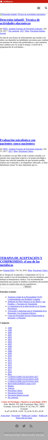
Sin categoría (14, 31)
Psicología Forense (15, 393)
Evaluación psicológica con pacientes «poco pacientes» (17, 141)
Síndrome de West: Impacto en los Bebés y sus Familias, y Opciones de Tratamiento (26, 303)
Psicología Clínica (26, 151)
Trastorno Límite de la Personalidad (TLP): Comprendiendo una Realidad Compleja (25, 298)
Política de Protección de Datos (31, 416)
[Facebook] (17, 426)
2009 (10, 353)
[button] (39, 8)
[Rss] (31, 426)
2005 (10, 344)
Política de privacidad (12, 435)
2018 (10, 372)
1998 (10, 328)
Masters (11, 386)
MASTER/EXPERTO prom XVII (22, 384)
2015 (10, 365)
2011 (10, 358)
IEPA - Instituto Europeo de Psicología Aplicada (22, 29)
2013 (10, 360)
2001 (10, 335)
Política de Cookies (29, 415)
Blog (27, 31)
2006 (10, 346)
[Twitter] (24, 426)
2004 (10, 342)
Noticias (11, 388)
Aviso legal (5, 415)
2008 (10, 351)
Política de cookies (28, 435)
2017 (22, 31)
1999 (10, 330)
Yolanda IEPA (9, 270)
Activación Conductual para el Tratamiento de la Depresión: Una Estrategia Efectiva (27, 312)
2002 (10, 337)
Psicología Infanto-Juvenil (18, 395)
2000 (10, 332)
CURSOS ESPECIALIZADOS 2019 (23, 381)
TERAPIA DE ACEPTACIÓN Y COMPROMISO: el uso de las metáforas (21, 261)
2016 (10, 367)
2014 (10, 363)
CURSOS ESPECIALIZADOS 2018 (23, 379)
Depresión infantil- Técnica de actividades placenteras (20, 21)
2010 (10, 356)
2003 (10, 339)
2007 (10, 349)
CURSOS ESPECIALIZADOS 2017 (23, 377)
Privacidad (15, 415)
